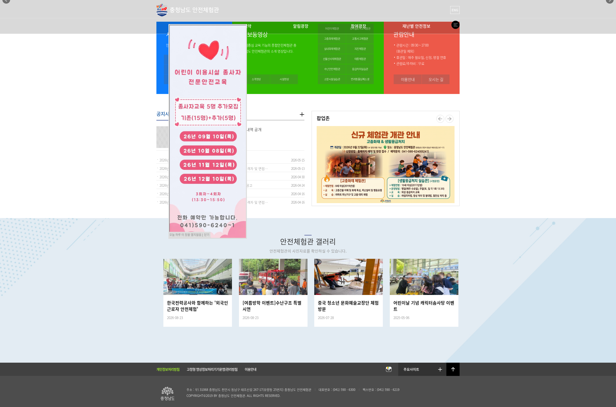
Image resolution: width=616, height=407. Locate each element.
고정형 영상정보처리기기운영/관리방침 (212, 369)
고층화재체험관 (332, 39)
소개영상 (256, 79)
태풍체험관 (360, 59)
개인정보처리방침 (168, 369)
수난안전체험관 (332, 69)
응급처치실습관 (360, 69)
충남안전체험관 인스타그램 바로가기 (388, 369)
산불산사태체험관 (332, 59)
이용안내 (408, 79)
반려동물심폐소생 (360, 79)
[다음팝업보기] (449, 119)
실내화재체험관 (332, 49)
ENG (455, 10)
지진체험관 (360, 49)
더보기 (301, 114)
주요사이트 (412, 369)
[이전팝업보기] (440, 119)
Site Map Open (455, 25)
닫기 (206, 235)
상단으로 (453, 369)
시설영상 (284, 79)
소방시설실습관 (332, 79)
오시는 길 (436, 79)
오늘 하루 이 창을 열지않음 (185, 235)
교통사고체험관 (360, 39)
